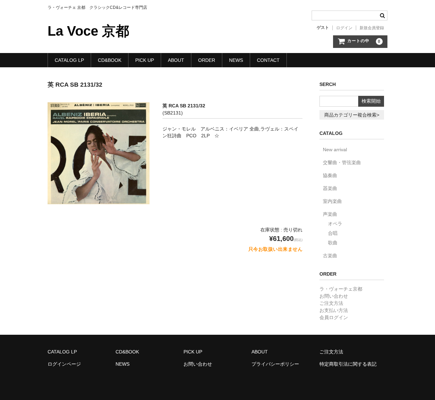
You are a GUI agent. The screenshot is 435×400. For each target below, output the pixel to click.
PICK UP (144, 60)
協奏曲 (330, 175)
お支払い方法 (333, 310)
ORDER (206, 60)
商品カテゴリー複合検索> (351, 115)
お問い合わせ (333, 296)
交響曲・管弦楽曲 (342, 162)
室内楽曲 (332, 201)
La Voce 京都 (88, 30)
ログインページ (64, 364)
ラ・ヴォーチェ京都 (340, 289)
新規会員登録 (372, 27)
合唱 (332, 233)
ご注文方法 (331, 303)
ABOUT (176, 60)
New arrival (335, 149)
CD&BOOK (109, 60)
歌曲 (332, 242)
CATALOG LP (69, 60)
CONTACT (268, 60)
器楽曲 (330, 188)
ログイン (344, 27)
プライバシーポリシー (275, 364)
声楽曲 (330, 214)
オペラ (335, 223)
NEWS (236, 60)
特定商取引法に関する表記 (348, 364)
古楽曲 (330, 255)
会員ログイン (333, 317)
